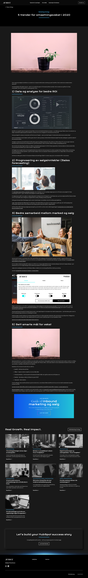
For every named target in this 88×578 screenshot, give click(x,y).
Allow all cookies (61, 300)
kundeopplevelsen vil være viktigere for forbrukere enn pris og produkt (42, 306)
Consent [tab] (26, 280)
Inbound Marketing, (37, 478)
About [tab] (62, 280)
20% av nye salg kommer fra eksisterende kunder (50, 307)
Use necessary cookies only (44, 300)
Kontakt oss (81, 2)
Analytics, (43, 478)
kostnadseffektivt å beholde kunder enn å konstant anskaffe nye (25, 307)
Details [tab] (44, 280)
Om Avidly (44, 2)
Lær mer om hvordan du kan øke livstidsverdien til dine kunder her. (25, 319)
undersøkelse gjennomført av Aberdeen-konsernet (23, 192)
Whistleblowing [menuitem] (71, 574)
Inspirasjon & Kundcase (54, 2)
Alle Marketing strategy (74, 429)
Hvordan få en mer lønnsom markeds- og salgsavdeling (27, 270)
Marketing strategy (44, 12)
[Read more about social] (6, 566)
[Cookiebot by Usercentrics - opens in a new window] (64, 277)
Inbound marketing (16, 389)
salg (22, 389)
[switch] (37, 296)
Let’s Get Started (44, 543)
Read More (8, 459)
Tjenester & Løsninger (35, 2)
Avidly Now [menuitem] (34, 559)
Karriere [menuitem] (47, 559)
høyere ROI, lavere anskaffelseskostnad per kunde (54, 389)
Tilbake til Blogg (9, 7)
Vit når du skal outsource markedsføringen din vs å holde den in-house (17, 482)
